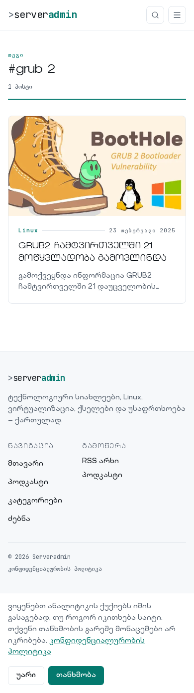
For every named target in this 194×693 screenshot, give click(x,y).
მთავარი (25, 464)
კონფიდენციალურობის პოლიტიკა (55, 569)
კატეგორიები (35, 501)
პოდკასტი (28, 482)
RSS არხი (100, 461)
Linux (28, 230)
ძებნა (19, 519)
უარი (26, 675)
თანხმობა (76, 675)
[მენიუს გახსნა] (177, 15)
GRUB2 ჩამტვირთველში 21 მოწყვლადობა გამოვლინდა (92, 253)
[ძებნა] (155, 15)
